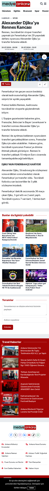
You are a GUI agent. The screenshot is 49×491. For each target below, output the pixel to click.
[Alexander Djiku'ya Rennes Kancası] (24, 66)
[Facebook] (11, 435)
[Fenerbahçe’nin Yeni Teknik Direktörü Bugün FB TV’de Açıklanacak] (12, 275)
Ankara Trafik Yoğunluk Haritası (36, 454)
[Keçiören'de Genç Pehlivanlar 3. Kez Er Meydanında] (36, 225)
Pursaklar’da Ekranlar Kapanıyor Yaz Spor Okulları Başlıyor (11, 261)
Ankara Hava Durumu (37, 444)
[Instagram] (20, 435)
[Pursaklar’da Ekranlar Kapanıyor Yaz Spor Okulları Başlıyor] (12, 250)
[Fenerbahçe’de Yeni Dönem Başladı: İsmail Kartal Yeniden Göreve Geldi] (36, 250)
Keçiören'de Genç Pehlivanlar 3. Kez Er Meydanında (34, 236)
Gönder (7, 327)
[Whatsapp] (38, 435)
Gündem (6, 11)
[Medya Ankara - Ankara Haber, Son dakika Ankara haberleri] (16, 4)
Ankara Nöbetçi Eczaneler (10, 445)
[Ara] (41, 4)
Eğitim (17, 11)
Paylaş (7, 84)
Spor (37, 11)
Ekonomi (27, 11)
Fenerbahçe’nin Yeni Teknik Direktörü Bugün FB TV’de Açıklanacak (12, 286)
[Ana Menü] (45, 4)
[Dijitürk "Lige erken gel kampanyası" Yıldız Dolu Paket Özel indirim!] (36, 275)
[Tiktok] (34, 435)
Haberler (6, 18)
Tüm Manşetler (35, 462)
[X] (15, 435)
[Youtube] (29, 435)
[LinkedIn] (24, 435)
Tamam (31, 488)
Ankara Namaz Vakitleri (9, 454)
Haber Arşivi (34, 468)
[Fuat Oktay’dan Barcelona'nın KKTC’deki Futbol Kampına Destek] (12, 225)
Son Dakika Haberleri (12, 468)
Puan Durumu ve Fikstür (14, 462)
